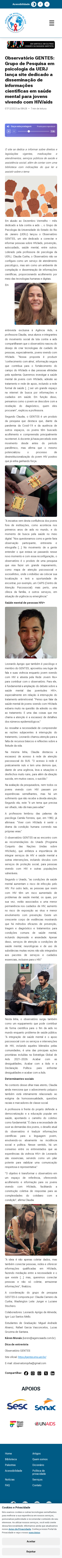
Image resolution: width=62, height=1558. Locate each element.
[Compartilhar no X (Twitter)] (46, 1374)
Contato (36, 1485)
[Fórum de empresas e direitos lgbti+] (17, 1424)
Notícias (10, 1479)
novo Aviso (34, 1532)
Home (8, 1453)
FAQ (7, 1485)
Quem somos (40, 1459)
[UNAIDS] (45, 1424)
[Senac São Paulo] (45, 1404)
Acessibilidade (13, 1470)
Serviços (37, 1479)
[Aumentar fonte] (40, 4)
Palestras (10, 1465)
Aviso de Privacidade (20, 1529)
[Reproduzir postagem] (9, 131)
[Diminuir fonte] (47, 4)
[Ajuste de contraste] (33, 4)
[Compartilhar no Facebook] (26, 1374)
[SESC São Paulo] (17, 1404)
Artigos (36, 1453)
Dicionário (38, 1465)
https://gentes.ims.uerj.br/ (32, 1357)
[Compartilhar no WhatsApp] (39, 1374)
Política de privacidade (39, 1472)
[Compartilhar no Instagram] (32, 1374)
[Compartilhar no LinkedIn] (52, 1374)
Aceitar (31, 1541)
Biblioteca (11, 1459)
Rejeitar (31, 1551)
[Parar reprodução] (14, 131)
